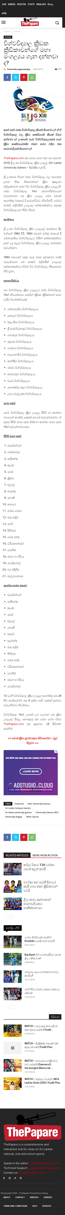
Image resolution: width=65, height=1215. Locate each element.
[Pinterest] (23, 77)
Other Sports (32, 816)
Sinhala (17, 31)
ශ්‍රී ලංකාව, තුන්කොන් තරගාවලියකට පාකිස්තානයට (37, 904)
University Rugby (13, 816)
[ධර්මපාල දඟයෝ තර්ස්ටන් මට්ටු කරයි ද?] (13, 976)
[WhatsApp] (32, 77)
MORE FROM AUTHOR (45, 855)
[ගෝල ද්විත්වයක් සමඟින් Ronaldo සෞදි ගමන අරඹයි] (13, 942)
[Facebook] (7, 77)
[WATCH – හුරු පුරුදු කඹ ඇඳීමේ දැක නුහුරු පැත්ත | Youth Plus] (13, 1030)
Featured (19, 803)
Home (7, 31)
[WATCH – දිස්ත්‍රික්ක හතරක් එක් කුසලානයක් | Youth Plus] (13, 1048)
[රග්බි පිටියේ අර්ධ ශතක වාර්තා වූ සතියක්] (13, 994)
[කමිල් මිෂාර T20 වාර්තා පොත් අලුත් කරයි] (13, 869)
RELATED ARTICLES (17, 855)
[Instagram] (10, 1178)
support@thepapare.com (45, 1168)
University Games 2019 (47, 812)
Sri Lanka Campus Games (18, 808)
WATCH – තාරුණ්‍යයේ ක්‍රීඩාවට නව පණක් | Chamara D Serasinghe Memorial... (41, 1064)
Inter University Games (39, 803)
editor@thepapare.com (44, 1163)
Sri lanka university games (18, 812)
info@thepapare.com (32, 1172)
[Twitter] (15, 77)
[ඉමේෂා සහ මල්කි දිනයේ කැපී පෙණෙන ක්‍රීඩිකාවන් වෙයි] (13, 886)
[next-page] (11, 917)
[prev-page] (6, 917)
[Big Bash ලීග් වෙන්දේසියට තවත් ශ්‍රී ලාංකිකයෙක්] (13, 959)
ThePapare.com (14, 158)
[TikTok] (15, 1178)
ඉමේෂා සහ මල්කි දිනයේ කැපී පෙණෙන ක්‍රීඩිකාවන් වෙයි (40, 886)
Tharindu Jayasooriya (18, 69)
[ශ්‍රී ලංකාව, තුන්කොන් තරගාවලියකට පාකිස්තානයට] (13, 904)
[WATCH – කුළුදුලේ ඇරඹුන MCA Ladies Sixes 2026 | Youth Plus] (13, 1083)
